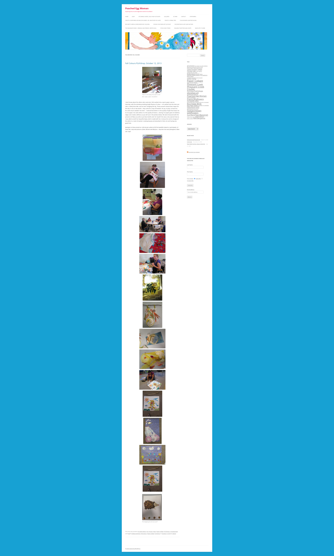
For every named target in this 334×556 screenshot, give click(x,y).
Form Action (190, 179)
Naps (154, 531)
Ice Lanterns (203, 75)
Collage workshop (136, 533)
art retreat (197, 66)
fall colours (144, 533)
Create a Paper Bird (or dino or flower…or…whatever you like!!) (143, 20)
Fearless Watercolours (193, 75)
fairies (201, 74)
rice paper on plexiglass (203, 105)
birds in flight (190, 68)
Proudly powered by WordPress (132, 548)
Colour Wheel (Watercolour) (188, 20)
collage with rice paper (192, 72)
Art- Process (149, 531)
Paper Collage (159, 531)
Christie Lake (191, 71)
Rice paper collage (192, 105)
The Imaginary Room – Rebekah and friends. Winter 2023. (140, 28)
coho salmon (199, 71)
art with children (204, 66)
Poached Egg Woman (137, 8)
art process (191, 66)
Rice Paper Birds (194, 103)
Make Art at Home (200, 28)
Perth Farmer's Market (192, 82)
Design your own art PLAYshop (162, 24)
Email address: (190, 189)
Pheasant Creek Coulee (195, 88)
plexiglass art (193, 93)
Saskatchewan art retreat (192, 109)
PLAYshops (167, 531)
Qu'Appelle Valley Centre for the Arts (195, 102)
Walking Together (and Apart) (182, 28)
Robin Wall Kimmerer (193, 106)
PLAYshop (157, 533)
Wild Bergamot (199, 118)
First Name (190, 172)
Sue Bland (191, 115)
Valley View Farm (191, 117)
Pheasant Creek (195, 84)
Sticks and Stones (165, 28)
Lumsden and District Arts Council (194, 77)
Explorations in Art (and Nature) (184, 24)
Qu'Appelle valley (193, 101)
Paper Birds (193, 16)
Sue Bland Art (201, 115)
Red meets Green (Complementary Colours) (137, 24)
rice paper (206, 102)
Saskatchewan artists (193, 108)
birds (201, 67)
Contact (183, 16)
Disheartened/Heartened (193, 140)
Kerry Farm (190, 76)
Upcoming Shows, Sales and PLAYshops (149, 16)
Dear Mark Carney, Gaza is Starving (196, 144)
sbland (174, 533)
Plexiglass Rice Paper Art (192, 94)
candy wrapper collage (194, 70)
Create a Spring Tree (170, 20)
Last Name (190, 165)
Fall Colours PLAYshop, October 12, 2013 (143, 63)
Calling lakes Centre (197, 68)
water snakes (190, 118)
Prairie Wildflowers (195, 99)
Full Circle (189, 142)
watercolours (199, 117)
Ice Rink (175, 16)
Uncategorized (174, 531)
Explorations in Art (193, 74)
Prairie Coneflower (191, 97)
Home (126, 16)
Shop (133, 16)
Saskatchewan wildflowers (194, 111)
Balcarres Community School (193, 67)
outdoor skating (191, 79)
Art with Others (142, 531)
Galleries (166, 16)
